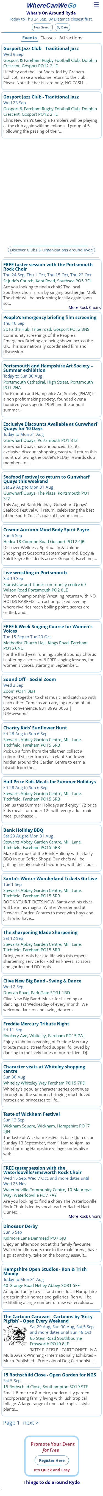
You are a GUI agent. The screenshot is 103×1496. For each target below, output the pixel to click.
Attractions (70, 38)
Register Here (52, 1460)
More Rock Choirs (85, 307)
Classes (48, 38)
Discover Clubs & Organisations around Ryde (51, 250)
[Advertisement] (51, 191)
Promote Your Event (53, 1447)
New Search (42, 27)
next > (30, 1422)
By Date (62, 27)
